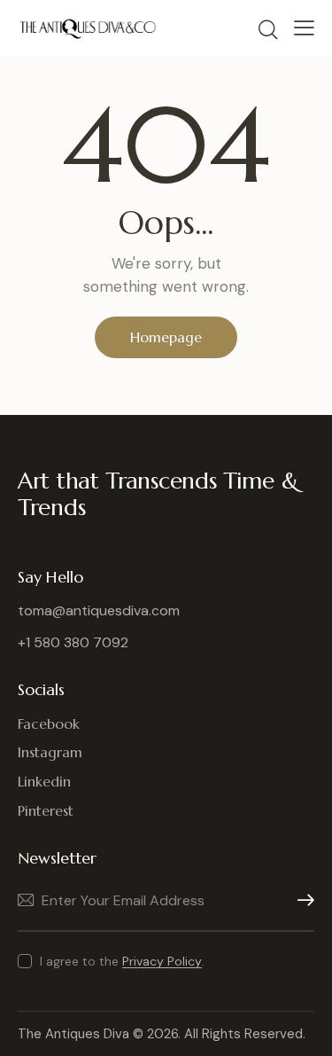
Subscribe (301, 900)
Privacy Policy (162, 961)
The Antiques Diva (73, 1034)
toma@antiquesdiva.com (99, 610)
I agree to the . (122, 961)
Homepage (166, 337)
